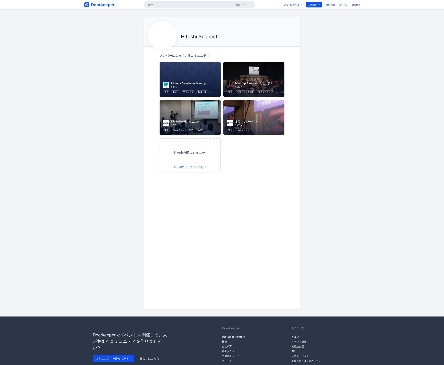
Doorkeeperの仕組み (233, 336)
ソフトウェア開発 (245, 92)
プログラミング (265, 92)
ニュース (227, 360)
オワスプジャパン (246, 121)
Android (202, 92)
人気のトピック (300, 356)
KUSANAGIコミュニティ (186, 121)
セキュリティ (243, 130)
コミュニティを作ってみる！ (114, 358)
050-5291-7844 (293, 4)
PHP (191, 130)
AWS (200, 130)
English (356, 4)
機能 (224, 341)
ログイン (343, 4)
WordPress (178, 130)
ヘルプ (295, 336)
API (294, 351)
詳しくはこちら (149, 358)
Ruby (175, 92)
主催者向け (314, 4)
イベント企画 (299, 341)
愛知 (166, 92)
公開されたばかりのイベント (307, 360)
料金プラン (228, 351)
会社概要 (227, 346)
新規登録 (330, 4)
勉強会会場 (298, 346)
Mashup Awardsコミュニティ (254, 83)
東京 (230, 92)
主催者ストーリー (231, 356)
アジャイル (188, 92)
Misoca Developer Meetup (188, 83)
